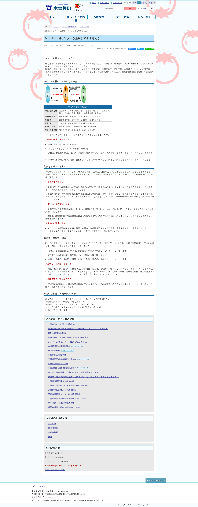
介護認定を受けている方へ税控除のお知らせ (68, 385)
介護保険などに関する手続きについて (65, 324)
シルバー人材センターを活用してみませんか (68, 342)
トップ (56, 27)
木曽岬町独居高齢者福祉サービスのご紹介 (67, 399)
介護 (50, 437)
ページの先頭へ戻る (157, 480)
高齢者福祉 (53, 432)
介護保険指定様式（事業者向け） (63, 390)
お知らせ (52, 424)
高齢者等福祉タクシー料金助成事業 (64, 394)
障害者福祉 (53, 428)
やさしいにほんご (149, 3)
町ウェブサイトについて (44, 486)
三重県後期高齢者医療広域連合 (68, 368)
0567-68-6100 (44, 497)
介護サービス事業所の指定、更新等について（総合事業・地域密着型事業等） (83, 377)
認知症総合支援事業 (57, 355)
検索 (130, 8)
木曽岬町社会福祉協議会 (65, 346)
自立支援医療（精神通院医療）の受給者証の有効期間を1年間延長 (78, 329)
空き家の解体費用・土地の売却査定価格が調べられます (73, 372)
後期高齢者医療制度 (57, 333)
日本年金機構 (60, 351)
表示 (153, 8)
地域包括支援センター (58, 364)
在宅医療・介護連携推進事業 (61, 403)
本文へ (94, 3)
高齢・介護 (84, 27)
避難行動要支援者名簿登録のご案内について (68, 407)
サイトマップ (117, 3)
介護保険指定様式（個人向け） (62, 381)
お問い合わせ (104, 3)
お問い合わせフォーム (55, 470)
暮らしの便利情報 (69, 27)
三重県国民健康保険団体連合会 (68, 359)
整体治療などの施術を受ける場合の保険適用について (72, 337)
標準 (134, 3)
